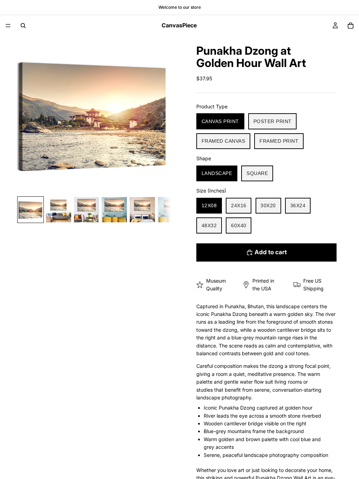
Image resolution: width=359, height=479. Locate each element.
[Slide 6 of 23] (170, 209)
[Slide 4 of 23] (114, 209)
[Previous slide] (21, 114)
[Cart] (350, 25)
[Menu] (8, 26)
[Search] (23, 25)
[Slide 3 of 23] (86, 209)
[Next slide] (163, 114)
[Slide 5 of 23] (142, 209)
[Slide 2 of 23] (58, 209)
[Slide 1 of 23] (30, 209)
